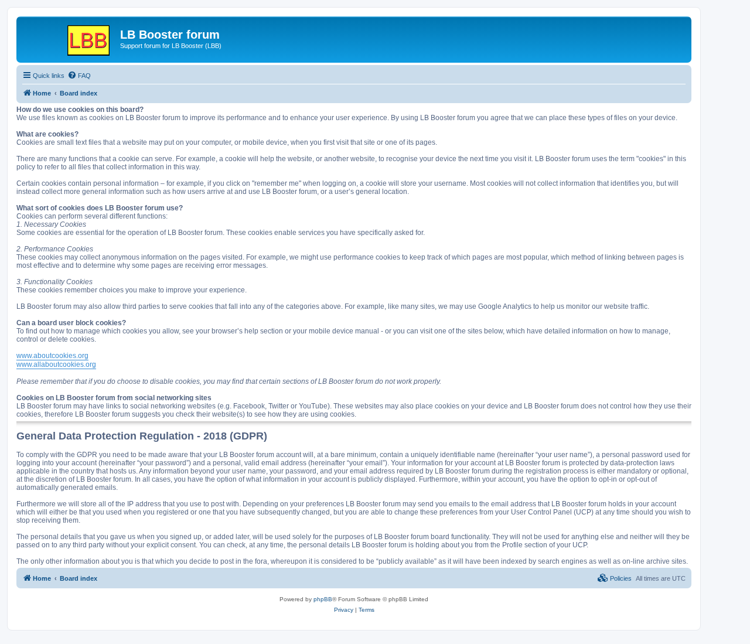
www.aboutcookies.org (52, 356)
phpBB (322, 599)
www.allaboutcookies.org (56, 364)
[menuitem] (79, 76)
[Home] (69, 38)
